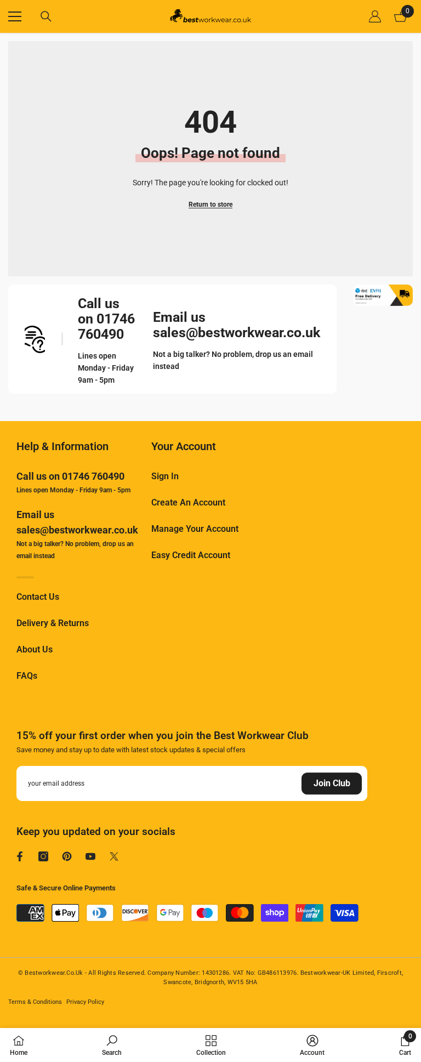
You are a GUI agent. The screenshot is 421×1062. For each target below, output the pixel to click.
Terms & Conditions (35, 1002)
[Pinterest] (66, 856)
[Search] (46, 16)
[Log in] (375, 16)
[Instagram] (43, 856)
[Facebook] (19, 856)
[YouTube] (90, 856)
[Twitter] (114, 856)
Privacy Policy (85, 1002)
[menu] (14, 16)
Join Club (332, 783)
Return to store (210, 204)
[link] (112, 1045)
